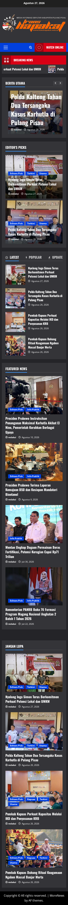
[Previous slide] (55, 83)
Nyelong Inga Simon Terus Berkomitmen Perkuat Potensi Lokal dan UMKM (15, 275)
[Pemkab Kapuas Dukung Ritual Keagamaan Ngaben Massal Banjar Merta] (34, 848)
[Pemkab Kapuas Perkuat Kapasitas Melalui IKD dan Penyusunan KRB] (34, 790)
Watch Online (54, 47)
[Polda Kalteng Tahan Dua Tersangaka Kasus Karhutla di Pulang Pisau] (34, 731)
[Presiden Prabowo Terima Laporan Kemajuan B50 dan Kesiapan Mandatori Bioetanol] (34, 462)
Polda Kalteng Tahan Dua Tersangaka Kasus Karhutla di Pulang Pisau (33, 109)
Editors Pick (16, 173)
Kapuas (31, 799)
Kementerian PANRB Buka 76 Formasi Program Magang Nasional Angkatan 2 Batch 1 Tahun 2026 (30, 614)
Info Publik (33, 409)
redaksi (15, 129)
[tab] (12, 258)
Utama (43, 173)
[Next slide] (60, 83)
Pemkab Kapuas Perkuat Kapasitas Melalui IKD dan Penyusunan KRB (15, 322)
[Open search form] (30, 47)
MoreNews (57, 896)
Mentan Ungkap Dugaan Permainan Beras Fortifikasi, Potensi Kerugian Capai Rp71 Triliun (32, 552)
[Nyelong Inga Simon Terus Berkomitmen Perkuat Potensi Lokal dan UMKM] (34, 673)
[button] (6, 47)
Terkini (31, 173)
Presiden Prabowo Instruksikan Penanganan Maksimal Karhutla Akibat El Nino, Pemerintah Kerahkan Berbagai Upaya (32, 425)
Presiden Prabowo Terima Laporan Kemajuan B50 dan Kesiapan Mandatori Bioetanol (31, 490)
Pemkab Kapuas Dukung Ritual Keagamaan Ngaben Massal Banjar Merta (15, 346)
